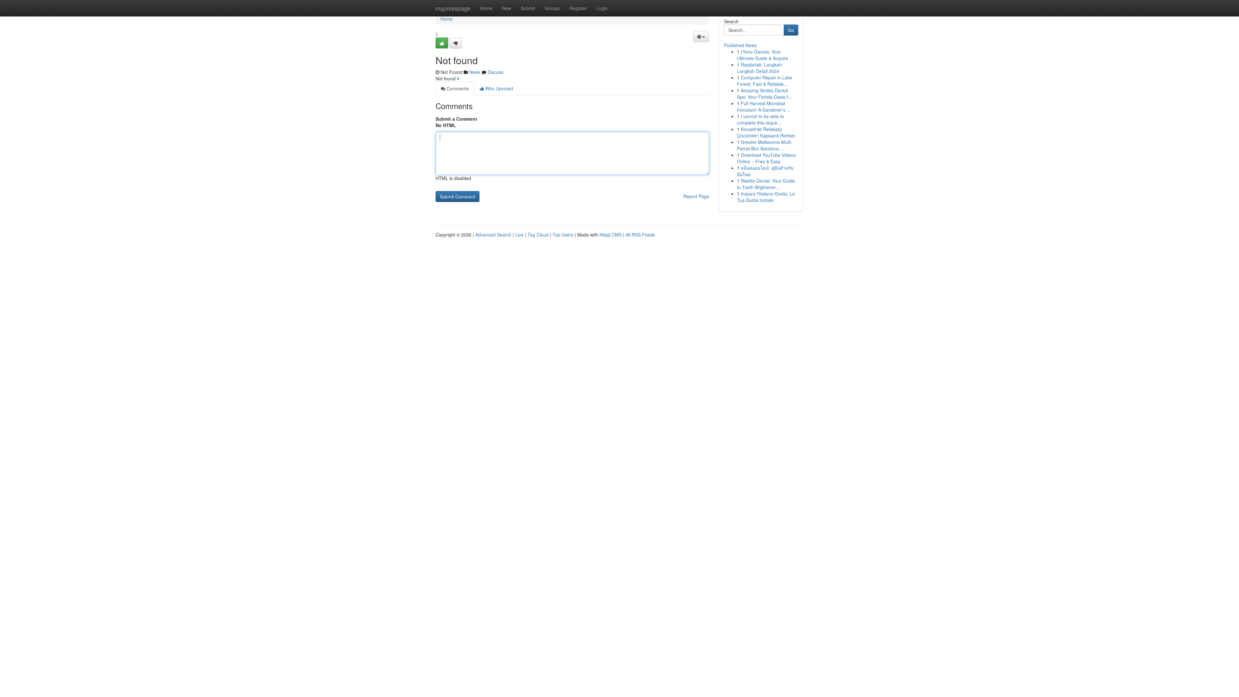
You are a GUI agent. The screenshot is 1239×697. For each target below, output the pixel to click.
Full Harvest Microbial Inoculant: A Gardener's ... (764, 106)
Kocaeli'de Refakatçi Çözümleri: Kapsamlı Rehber (766, 132)
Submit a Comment (456, 119)
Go (791, 30)
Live (519, 234)
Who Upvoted (498, 88)
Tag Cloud (538, 234)
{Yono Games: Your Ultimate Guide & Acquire (762, 54)
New (506, 8)
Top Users (562, 234)
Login (602, 8)
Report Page (696, 196)
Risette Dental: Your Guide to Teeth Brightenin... (766, 183)
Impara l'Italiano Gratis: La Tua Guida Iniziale (766, 196)
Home (486, 8)
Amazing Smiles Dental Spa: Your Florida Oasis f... (764, 93)
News (474, 72)
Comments (457, 88)
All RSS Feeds (640, 234)
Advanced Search (493, 234)
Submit (528, 8)
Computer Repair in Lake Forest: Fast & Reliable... (764, 80)
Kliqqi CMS (610, 234)
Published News (740, 45)
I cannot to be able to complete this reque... (760, 119)
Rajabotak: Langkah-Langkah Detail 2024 (760, 67)
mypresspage (453, 8)
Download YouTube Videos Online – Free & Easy (766, 158)
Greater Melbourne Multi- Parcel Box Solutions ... (764, 145)
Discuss (495, 72)
